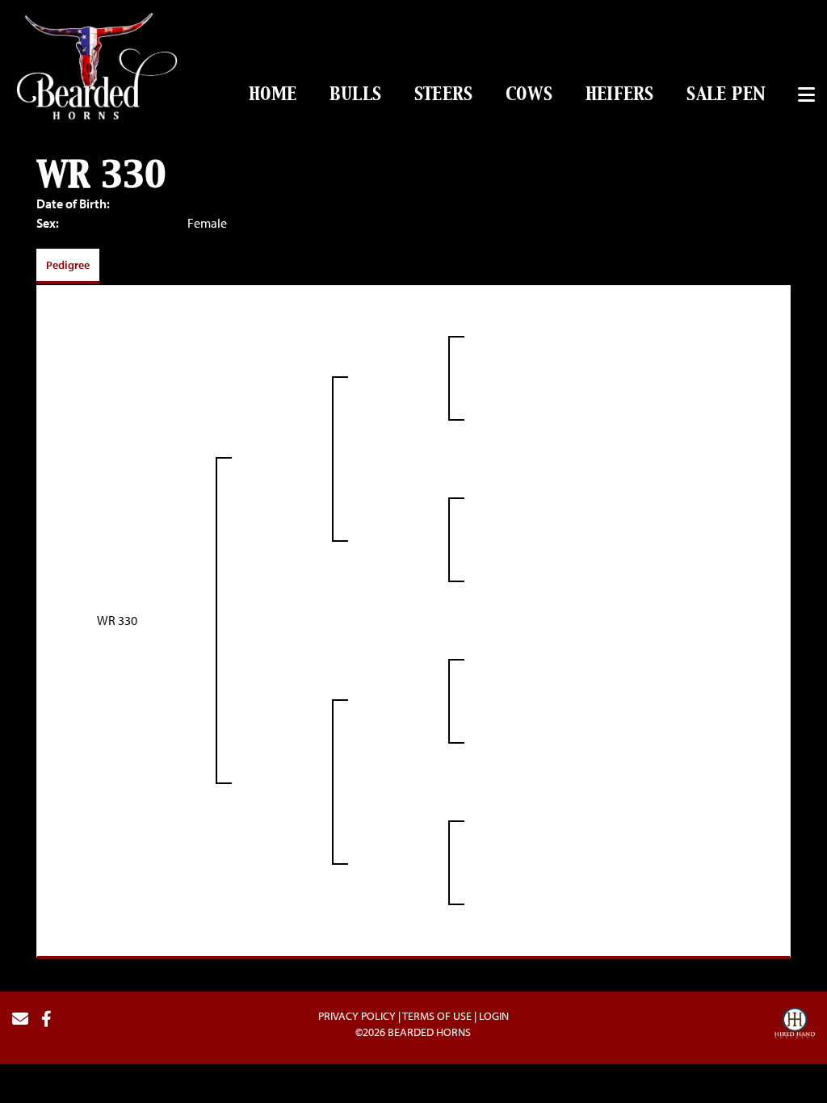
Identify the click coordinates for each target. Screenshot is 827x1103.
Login (494, 1016)
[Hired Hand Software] (795, 1025)
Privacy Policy (357, 1016)
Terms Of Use (437, 1016)
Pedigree (68, 265)
